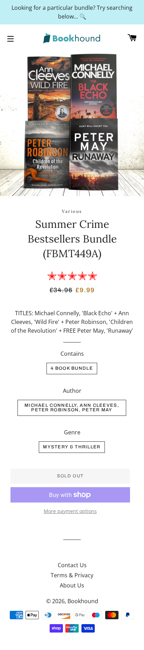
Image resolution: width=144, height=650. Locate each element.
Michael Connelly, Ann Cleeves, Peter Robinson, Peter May (71, 407)
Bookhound (82, 601)
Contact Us (72, 565)
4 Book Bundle (72, 368)
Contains (72, 354)
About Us (72, 585)
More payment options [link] (70, 511)
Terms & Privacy (72, 575)
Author (72, 391)
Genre (72, 432)
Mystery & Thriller (71, 447)
